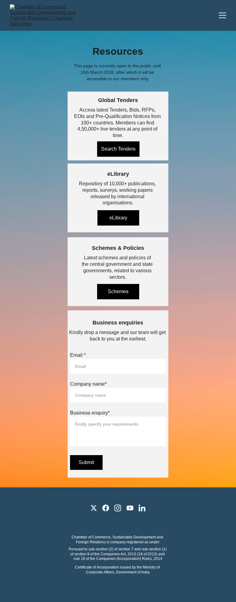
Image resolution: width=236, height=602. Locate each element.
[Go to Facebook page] (105, 508)
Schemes (118, 291)
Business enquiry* (90, 412)
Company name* (88, 384)
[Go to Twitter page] (93, 508)
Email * (78, 355)
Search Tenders (118, 148)
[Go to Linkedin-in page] (142, 508)
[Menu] (222, 15)
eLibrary (118, 217)
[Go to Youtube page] (130, 508)
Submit (86, 462)
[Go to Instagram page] (117, 508)
